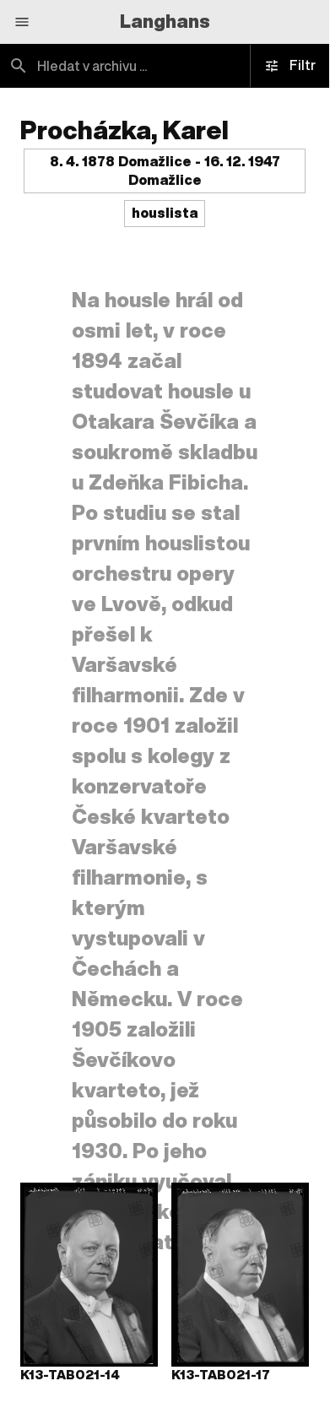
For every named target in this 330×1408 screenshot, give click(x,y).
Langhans (165, 21)
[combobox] (164, 66)
